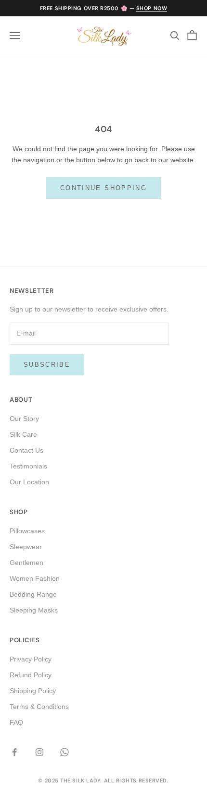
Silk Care (23, 434)
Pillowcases (27, 531)
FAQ (16, 722)
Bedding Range (33, 594)
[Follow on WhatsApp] (64, 752)
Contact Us (26, 450)
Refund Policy (31, 675)
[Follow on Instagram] (39, 752)
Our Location (29, 482)
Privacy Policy (31, 659)
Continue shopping (103, 188)
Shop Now (151, 8)
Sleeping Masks (34, 610)
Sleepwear (26, 547)
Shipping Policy (33, 691)
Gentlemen (26, 562)
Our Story (24, 418)
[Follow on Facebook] (14, 752)
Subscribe (47, 364)
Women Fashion (35, 578)
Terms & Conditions (39, 706)
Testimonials (28, 466)
